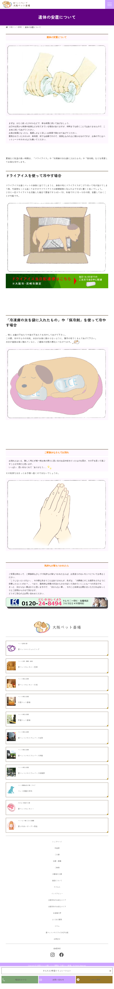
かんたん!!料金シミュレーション (57, 970)
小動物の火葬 (57, 874)
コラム (57, 926)
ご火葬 (57, 854)
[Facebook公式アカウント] (61, 954)
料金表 (57, 848)
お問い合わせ (58, 979)
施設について (57, 880)
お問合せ (57, 939)
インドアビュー (57, 893)
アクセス (57, 887)
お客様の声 (57, 913)
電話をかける (21, 979)
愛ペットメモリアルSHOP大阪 (57, 932)
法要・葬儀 (57, 861)
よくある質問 (57, 919)
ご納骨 (57, 867)
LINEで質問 (95, 979)
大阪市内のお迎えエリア (57, 900)
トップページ (57, 841)
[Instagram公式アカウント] (52, 954)
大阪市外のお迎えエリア (57, 906)
